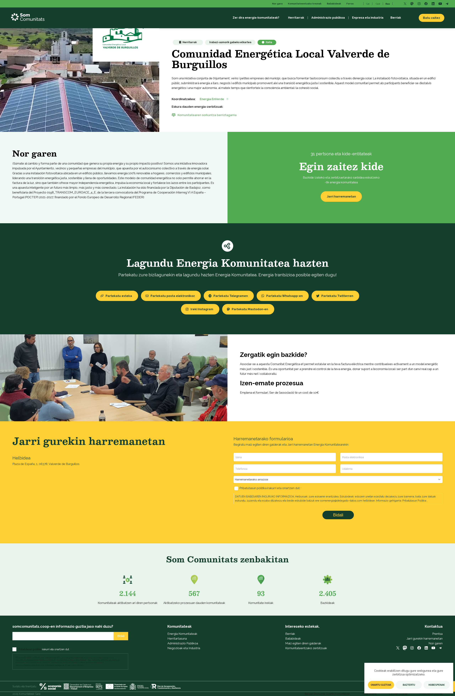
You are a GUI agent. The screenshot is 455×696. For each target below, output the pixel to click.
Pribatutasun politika (253, 488)
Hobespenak (437, 685)
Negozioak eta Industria (183, 648)
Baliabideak (293, 638)
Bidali (338, 515)
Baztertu (409, 685)
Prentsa (437, 633)
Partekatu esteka (119, 296)
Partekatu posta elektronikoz (173, 296)
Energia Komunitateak (182, 633)
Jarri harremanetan (341, 196)
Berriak (290, 633)
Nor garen (436, 643)
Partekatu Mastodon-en (250, 309)
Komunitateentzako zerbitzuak (306, 648)
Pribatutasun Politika (414, 500)
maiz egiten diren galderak (264, 444)
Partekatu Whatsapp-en (284, 296)
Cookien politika (398, 693)
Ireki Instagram (202, 309)
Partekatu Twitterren (337, 296)
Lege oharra (369, 693)
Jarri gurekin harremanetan (424, 638)
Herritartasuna (177, 638)
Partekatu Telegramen (230, 296)
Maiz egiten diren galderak (303, 643)
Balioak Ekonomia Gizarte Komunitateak (327, 693)
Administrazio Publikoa (182, 643)
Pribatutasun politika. (74, 665)
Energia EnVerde (212, 99)
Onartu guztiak (381, 685)
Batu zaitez (431, 18)
